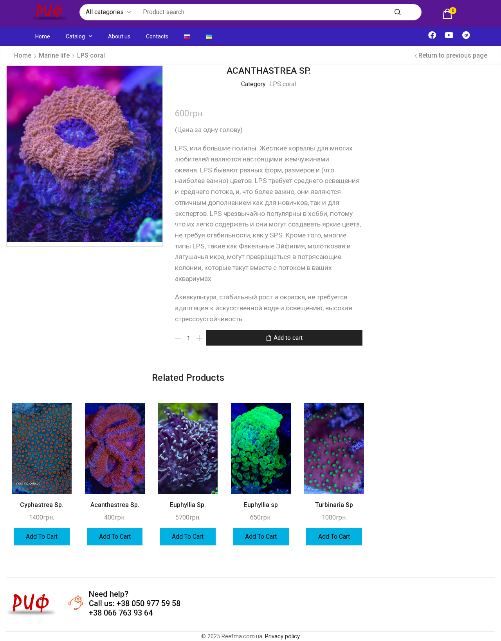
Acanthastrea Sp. (114, 505)
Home (42, 36)
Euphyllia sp (261, 505)
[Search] (397, 12)
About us (119, 36)
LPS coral (91, 55)
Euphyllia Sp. (188, 505)
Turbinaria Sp (334, 505)
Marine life (54, 55)
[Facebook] (432, 35)
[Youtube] (449, 35)
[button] (449, 14)
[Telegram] (466, 35)
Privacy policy (282, 636)
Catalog (75, 36)
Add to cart (288, 337)
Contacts (157, 36)
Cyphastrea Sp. (41, 505)
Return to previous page (452, 55)
